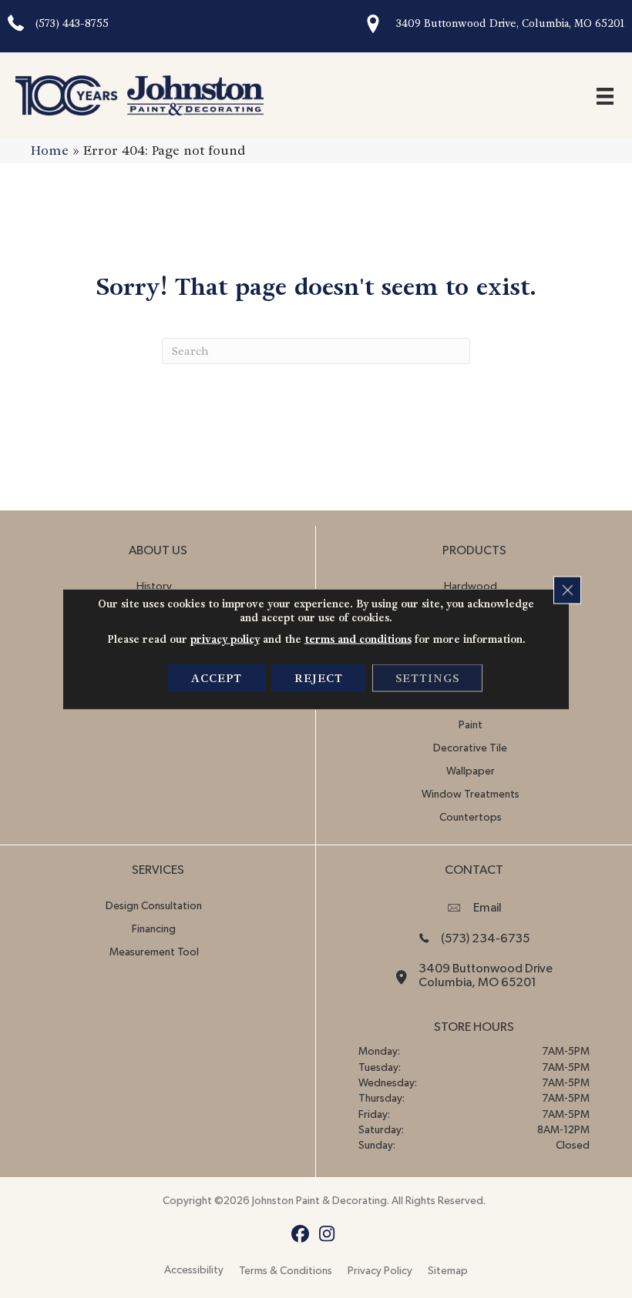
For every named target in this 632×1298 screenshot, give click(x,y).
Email (487, 908)
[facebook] (300, 1234)
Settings (427, 678)
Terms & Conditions (285, 1271)
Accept (216, 678)
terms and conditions (358, 639)
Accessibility (194, 1270)
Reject (318, 678)
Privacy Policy (380, 1271)
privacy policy (225, 639)
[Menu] (605, 95)
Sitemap (448, 1271)
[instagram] (327, 1234)
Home (50, 150)
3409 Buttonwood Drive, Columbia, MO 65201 (510, 23)
